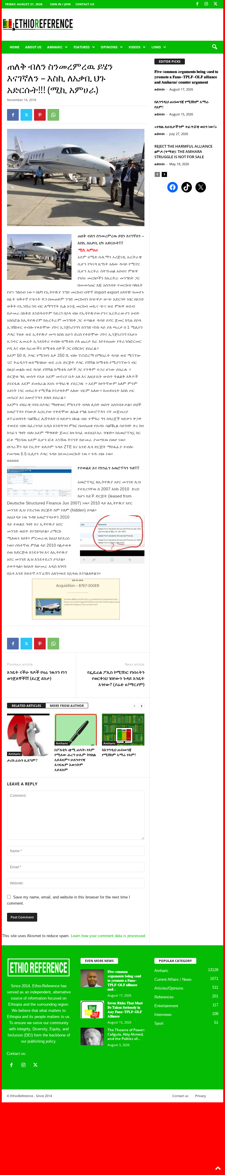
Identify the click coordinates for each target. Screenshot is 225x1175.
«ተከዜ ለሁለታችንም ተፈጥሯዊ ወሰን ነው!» (185, 126)
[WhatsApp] (53, 115)
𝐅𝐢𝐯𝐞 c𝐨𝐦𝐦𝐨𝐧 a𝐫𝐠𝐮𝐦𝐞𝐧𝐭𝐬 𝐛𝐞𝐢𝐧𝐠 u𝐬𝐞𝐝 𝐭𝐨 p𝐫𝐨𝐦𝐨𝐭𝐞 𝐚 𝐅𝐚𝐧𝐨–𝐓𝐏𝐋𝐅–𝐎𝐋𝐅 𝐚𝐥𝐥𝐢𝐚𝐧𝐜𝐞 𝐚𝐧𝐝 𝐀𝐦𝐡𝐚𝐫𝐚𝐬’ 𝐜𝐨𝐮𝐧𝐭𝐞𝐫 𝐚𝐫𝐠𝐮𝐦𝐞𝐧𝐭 (186, 77)
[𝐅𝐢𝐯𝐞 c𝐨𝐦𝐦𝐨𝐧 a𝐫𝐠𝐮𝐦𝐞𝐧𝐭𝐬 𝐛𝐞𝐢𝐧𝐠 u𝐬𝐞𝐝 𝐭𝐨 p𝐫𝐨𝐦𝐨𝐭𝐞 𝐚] (92, 978)
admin (159, 89)
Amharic (54, 47)
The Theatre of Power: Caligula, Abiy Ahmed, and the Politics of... (126, 1034)
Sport (158, 1023)
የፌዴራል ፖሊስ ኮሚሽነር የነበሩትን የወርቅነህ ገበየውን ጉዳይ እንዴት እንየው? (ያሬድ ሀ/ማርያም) (115, 678)
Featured (82, 47)
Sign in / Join (60, 4)
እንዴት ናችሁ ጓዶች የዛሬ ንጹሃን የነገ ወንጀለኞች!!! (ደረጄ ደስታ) (37, 675)
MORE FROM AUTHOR (67, 705)
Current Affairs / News (173, 979)
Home (14, 47)
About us (33, 47)
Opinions (109, 47)
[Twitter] (26, 115)
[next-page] (141, 706)
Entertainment (166, 1006)
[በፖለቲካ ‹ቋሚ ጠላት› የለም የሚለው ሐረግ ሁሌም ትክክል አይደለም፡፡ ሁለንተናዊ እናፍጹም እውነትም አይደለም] (75, 729)
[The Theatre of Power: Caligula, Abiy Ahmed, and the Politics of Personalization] (92, 1036)
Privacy (200, 1096)
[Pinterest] (40, 115)
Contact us (85, 4)
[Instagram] (206, 4)
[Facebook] (197, 4)
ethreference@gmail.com (49, 1053)
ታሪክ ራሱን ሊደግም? (22, 760)
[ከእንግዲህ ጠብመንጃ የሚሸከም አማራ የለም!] (123, 729)
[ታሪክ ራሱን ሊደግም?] (28, 735)
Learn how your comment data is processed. (108, 936)
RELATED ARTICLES (26, 705)
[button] (214, 47)
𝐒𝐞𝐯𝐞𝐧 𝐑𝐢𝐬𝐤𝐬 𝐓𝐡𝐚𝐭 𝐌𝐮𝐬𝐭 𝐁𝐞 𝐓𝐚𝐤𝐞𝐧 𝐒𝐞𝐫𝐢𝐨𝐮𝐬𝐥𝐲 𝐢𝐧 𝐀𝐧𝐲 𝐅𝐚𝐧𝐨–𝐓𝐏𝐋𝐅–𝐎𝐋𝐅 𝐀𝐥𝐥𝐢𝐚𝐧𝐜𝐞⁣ (125, 1009)
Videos (134, 47)
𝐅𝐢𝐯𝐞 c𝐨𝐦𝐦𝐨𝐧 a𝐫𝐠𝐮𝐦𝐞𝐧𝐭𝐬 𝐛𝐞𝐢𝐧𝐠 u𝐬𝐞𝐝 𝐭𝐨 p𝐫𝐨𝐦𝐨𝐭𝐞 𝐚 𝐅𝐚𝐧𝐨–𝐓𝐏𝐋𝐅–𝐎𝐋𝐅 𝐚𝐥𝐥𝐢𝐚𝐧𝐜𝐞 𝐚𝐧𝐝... (124, 980)
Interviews (163, 1014)
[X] (215, 4)
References (164, 997)
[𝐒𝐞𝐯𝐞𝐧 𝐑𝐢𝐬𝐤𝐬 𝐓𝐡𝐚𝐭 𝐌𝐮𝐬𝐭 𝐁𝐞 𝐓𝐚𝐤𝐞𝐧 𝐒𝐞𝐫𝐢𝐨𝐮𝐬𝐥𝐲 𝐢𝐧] (92, 1009)
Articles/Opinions (168, 988)
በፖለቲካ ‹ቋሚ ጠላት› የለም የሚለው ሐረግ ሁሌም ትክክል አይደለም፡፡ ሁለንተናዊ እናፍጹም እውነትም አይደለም (75, 759)
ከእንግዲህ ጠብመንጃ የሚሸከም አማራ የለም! (119, 752)
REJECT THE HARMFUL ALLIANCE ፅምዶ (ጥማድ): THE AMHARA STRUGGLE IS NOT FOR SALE (183, 151)
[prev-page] (134, 706)
